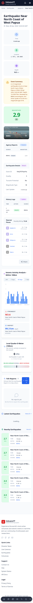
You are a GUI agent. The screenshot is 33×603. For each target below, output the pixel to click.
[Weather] (30, 599)
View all (27, 414)
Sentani (12, 246)
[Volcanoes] (26, 599)
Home (3, 8)
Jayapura (20, 8)
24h (7, 279)
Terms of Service (7, 587)
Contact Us (5, 565)
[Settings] (30, 3)
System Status (6, 571)
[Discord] (2, 538)
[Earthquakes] (21, 599)
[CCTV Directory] (17, 599)
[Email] (12, 538)
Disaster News (6, 546)
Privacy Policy (6, 583)
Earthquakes (5, 553)
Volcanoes (5, 556)
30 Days (20, 279)
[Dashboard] (4, 599)
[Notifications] (25, 3)
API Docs (4, 575)
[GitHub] (6, 538)
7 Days (13, 279)
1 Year (27, 279)
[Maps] (8, 599)
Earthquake (10, 8)
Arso (11, 234)
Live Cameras (6, 549)
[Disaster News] (12, 599)
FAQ (2, 568)
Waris (12, 252)
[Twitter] (9, 538)
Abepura (12, 240)
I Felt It (26, 380)
